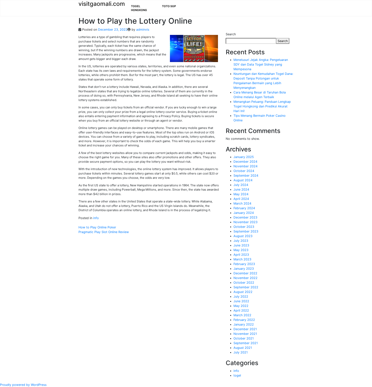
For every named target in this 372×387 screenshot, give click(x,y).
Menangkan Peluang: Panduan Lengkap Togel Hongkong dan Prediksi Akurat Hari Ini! (262, 106)
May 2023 (240, 250)
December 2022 (245, 273)
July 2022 (240, 296)
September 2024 (245, 175)
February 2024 (244, 208)
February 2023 (244, 264)
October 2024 (243, 171)
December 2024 (245, 161)
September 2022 (245, 287)
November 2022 (245, 278)
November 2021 (245, 334)
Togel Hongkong (139, 8)
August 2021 (242, 348)
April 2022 (241, 310)
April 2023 (241, 255)
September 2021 (245, 343)
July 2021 (240, 352)
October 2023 (243, 227)
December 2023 (245, 217)
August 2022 (242, 292)
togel (237, 375)
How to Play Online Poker (97, 227)
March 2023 (242, 259)
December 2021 (245, 329)
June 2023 (241, 245)
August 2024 (242, 180)
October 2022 (243, 282)
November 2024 (245, 166)
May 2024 (240, 194)
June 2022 (241, 301)
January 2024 (243, 213)
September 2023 (245, 231)
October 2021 (243, 338)
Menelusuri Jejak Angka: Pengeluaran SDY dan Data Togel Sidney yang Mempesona (260, 64)
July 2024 (240, 185)
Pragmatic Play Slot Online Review (103, 232)
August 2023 (242, 236)
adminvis (142, 29)
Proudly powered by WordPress (23, 385)
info (96, 218)
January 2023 (243, 268)
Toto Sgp (169, 6)
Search (231, 34)
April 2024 (241, 199)
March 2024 (242, 203)
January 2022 (243, 324)
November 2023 (245, 222)
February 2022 (244, 320)
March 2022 (242, 315)
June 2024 (241, 189)
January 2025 (243, 157)
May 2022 (240, 306)
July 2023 (240, 241)
